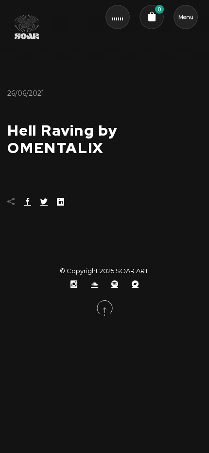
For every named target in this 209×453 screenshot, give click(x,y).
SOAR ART (132, 271)
